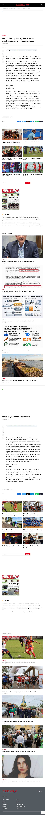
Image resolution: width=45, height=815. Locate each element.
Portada (3, 8)
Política (3, 259)
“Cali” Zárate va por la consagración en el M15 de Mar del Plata (12, 159)
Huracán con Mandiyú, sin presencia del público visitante (11, 175)
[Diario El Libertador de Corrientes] (22, 4)
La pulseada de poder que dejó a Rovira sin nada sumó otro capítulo (18, 291)
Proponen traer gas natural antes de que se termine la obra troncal (18, 321)
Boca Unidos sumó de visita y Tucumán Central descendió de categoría (11, 514)
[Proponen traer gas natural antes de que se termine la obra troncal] (22, 306)
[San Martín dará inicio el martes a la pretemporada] (12, 538)
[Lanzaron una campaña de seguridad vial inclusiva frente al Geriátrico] (22, 736)
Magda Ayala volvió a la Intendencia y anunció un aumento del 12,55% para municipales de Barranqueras (22, 225)
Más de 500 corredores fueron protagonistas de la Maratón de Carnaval (33, 514)
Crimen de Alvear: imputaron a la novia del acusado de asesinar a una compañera (21, 781)
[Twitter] (3, 54)
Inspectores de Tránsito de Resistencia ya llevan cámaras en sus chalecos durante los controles (20, 222)
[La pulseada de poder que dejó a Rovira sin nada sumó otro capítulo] (22, 276)
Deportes (4, 35)
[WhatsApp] (3, 62)
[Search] (41, 4)
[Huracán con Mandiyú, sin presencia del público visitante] (12, 167)
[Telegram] (3, 59)
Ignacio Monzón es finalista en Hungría (32, 141)
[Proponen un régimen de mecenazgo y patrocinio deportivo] (22, 336)
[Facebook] (3, 51)
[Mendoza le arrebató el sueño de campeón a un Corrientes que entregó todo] (12, 134)
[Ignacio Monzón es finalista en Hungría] (33, 134)
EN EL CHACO (6, 214)
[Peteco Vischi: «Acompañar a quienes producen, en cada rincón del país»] (22, 365)
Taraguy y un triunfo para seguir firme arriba (32, 159)
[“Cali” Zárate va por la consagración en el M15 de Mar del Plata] (12, 151)
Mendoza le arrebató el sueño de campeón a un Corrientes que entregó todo (11, 142)
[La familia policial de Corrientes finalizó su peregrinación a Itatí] (22, 706)
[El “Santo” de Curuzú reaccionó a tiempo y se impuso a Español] (33, 522)
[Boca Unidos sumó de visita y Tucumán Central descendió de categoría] (12, 506)
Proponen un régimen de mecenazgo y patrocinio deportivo (16, 350)
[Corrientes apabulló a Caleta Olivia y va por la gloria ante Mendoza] (33, 538)
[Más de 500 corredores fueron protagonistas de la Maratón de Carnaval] (33, 506)
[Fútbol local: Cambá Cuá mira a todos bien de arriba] (33, 167)
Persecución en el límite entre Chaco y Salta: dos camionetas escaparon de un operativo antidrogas (21, 605)
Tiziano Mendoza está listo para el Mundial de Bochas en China (10, 530)
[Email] (3, 56)
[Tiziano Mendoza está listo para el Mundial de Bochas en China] (12, 522)
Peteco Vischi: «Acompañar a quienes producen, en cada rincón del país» (19, 380)
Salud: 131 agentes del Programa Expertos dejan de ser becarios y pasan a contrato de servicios (20, 217)
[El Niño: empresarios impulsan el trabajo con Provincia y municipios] (22, 246)
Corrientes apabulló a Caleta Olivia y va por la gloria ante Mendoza (32, 546)
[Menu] (3, 4)
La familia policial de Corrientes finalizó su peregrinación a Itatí (17, 721)
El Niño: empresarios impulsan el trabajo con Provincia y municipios (18, 261)
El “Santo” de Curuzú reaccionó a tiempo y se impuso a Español (33, 530)
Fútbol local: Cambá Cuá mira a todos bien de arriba (33, 175)
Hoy (11, 116)
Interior (3, 719)
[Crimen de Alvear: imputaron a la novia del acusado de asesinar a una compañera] (22, 766)
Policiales (4, 779)
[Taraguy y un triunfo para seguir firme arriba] (33, 151)
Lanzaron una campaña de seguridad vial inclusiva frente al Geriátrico (18, 751)
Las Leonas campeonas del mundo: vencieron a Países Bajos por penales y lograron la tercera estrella (22, 611)
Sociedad (4, 749)
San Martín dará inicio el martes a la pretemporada (10, 546)
